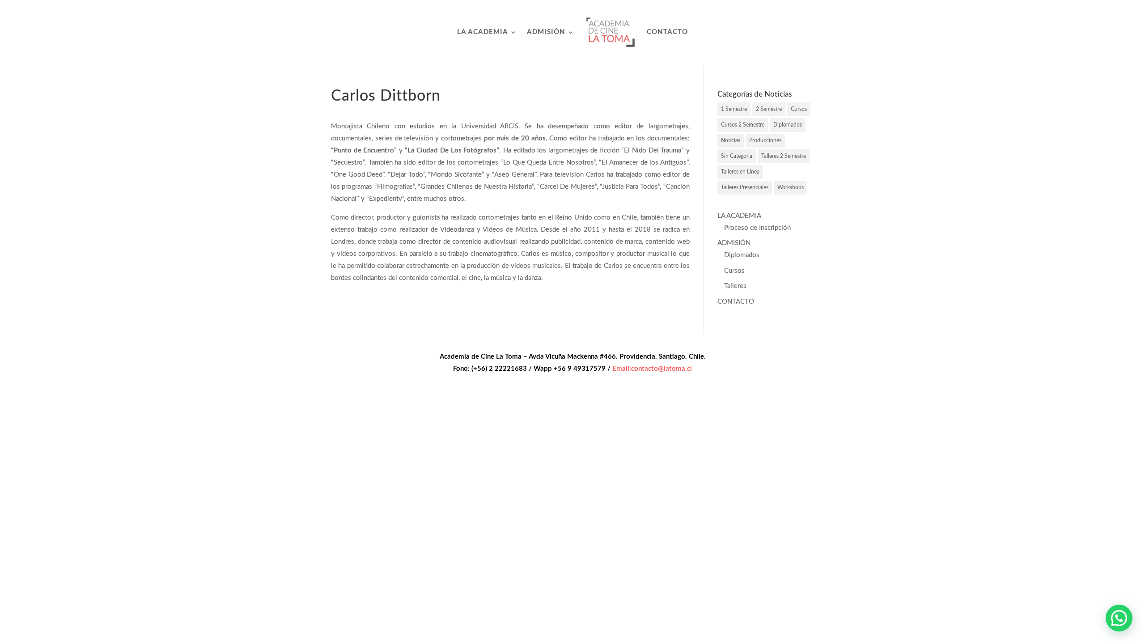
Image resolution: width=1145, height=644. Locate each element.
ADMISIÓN (546, 32)
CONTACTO (667, 32)
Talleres (735, 286)
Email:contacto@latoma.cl (652, 368)
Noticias (730, 140)
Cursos (799, 109)
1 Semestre (734, 109)
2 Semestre (769, 109)
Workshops (790, 187)
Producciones (765, 140)
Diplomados (787, 124)
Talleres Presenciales (744, 187)
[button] (1119, 618)
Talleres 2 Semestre (783, 156)
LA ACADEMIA (482, 32)
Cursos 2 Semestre (742, 124)
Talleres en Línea (740, 171)
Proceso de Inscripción (757, 228)
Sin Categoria (736, 156)
